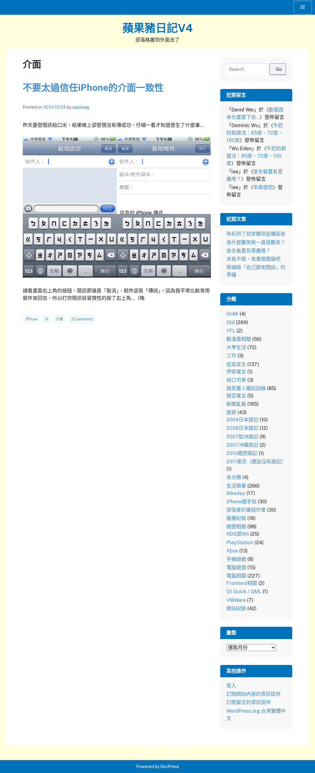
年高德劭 (263, 187)
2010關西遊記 (241, 453)
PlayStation (239, 543)
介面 (59, 319)
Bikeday (235, 493)
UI (46, 319)
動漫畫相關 (238, 339)
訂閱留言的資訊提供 (248, 702)
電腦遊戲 (236, 567)
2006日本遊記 (242, 428)
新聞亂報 (236, 404)
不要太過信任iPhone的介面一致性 (93, 87)
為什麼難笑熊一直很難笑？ (255, 242)
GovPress (169, 766)
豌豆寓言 (236, 396)
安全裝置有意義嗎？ (248, 251)
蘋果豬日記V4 (157, 28)
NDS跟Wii (237, 534)
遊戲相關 (236, 526)
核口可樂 (236, 380)
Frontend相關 (241, 583)
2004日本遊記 (242, 420)
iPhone (32, 319)
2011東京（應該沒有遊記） (256, 462)
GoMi (232, 314)
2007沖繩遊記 (242, 445)
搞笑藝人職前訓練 (246, 388)
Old (230, 322)
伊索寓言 (236, 372)
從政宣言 (236, 364)
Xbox (232, 551)
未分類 (233, 477)
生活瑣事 (236, 486)
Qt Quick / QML (243, 591)
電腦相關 (236, 576)
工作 (231, 356)
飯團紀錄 (236, 518)
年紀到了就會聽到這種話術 (255, 234)
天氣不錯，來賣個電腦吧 (253, 259)
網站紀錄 (236, 608)
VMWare (236, 600)
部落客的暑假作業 (246, 510)
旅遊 (231, 412)
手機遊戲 (236, 559)
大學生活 (236, 347)
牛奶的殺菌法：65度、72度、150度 (254, 133)
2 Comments (82, 319)
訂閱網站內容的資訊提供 (253, 694)
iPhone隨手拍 (241, 502)
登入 (231, 686)
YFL (230, 331)
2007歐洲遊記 (242, 437)
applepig (81, 107)
